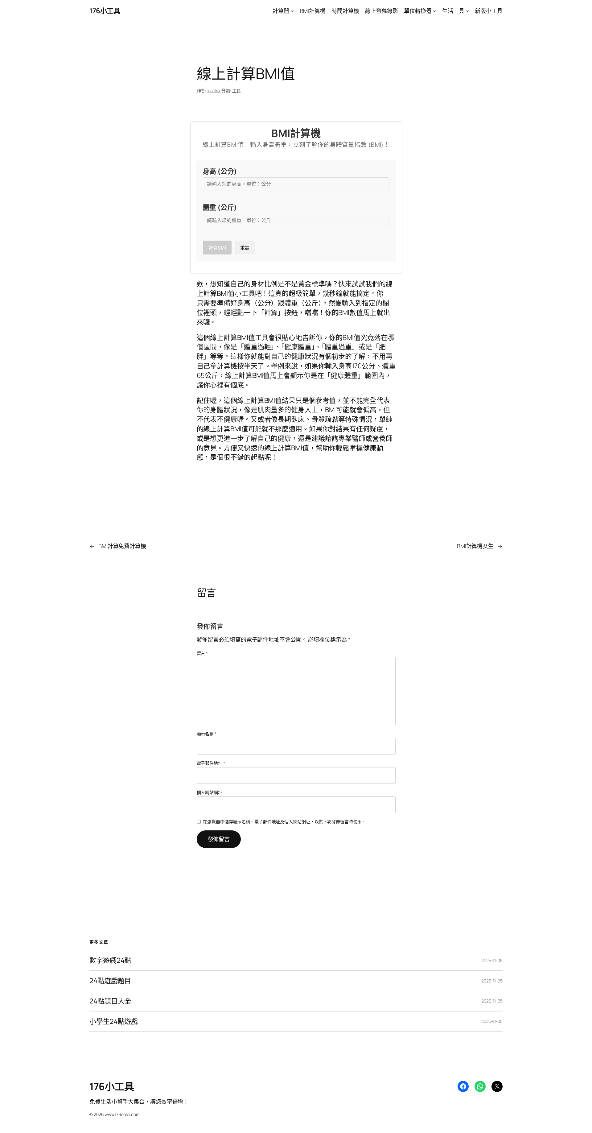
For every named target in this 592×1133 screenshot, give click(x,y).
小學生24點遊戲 (113, 1021)
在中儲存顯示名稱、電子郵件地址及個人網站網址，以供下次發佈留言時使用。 (284, 822)
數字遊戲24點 (110, 960)
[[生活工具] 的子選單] (467, 11)
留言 (202, 653)
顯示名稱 (206, 734)
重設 (244, 247)
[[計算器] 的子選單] (292, 11)
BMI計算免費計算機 (122, 546)
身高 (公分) (220, 171)
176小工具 (104, 10)
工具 (236, 90)
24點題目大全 (110, 1001)
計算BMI (217, 247)
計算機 (227, 365)
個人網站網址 (209, 792)
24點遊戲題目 (110, 981)
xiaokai (213, 90)
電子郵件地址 (211, 763)
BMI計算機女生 (475, 546)
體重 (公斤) (220, 207)
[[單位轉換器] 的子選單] (434, 11)
